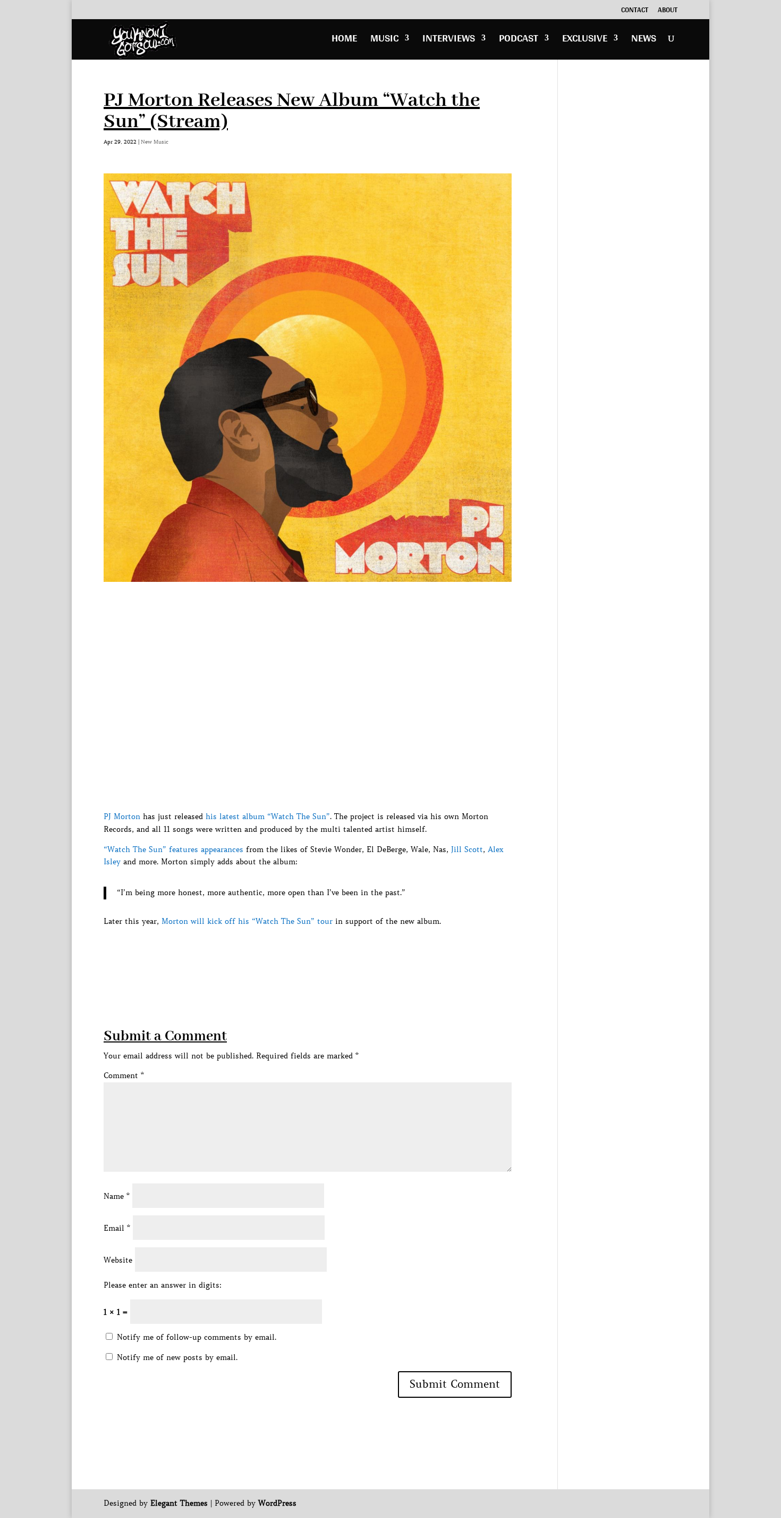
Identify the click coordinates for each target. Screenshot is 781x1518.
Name (117, 1196)
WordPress (277, 1503)
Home (344, 40)
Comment (124, 1075)
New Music (154, 141)
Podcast (518, 40)
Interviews (448, 40)
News (643, 40)
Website (118, 1260)
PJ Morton (122, 816)
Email (117, 1228)
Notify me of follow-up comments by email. (196, 1337)
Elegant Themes (179, 1503)
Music (384, 40)
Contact (634, 11)
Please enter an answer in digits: (163, 1285)
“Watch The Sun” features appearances (173, 849)
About (667, 11)
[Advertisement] (297, 952)
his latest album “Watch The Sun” (268, 816)
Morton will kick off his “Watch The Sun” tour (247, 921)
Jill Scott (467, 849)
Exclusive (584, 40)
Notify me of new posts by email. (177, 1357)
